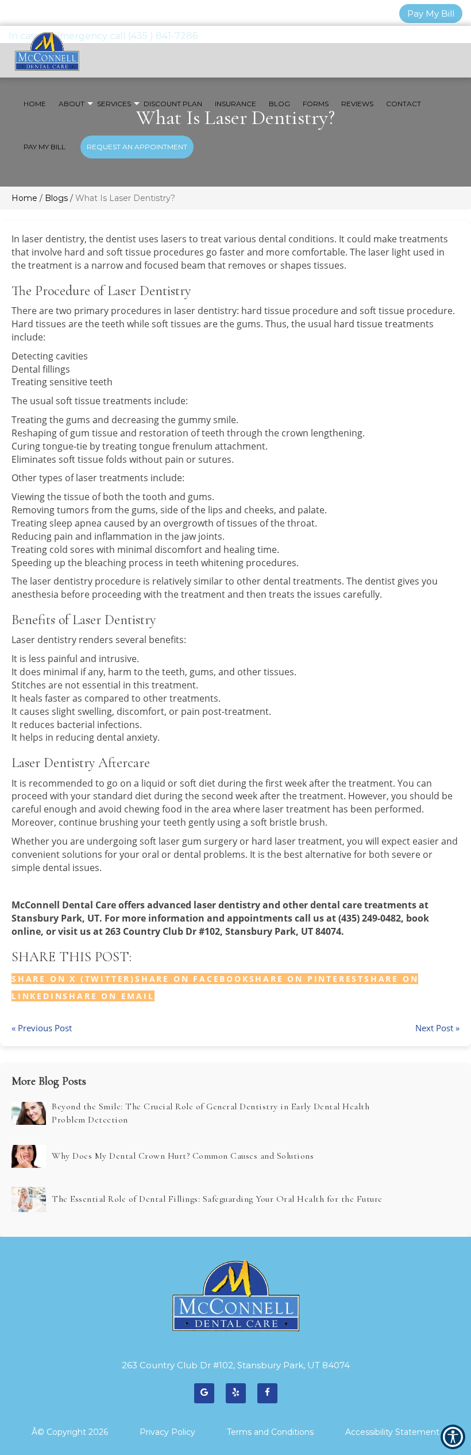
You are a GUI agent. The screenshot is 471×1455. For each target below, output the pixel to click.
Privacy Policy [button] (167, 1432)
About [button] (71, 103)
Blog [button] (279, 103)
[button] (108, 995)
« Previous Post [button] (41, 1028)
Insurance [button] (235, 103)
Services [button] (114, 103)
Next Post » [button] (437, 1028)
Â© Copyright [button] (70, 1432)
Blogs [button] (56, 198)
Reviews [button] (357, 103)
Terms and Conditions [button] (270, 1432)
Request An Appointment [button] (137, 146)
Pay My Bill (430, 13)
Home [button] (35, 103)
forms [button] (316, 103)
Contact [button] (403, 103)
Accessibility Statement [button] (392, 1432)
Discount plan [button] (173, 103)
